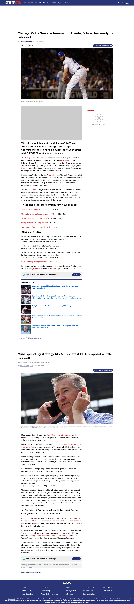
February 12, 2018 (51, 242)
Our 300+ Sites (88, 587)
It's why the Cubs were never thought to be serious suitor (50, 535)
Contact (68, 587)
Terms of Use (88, 591)
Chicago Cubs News (34, 338)
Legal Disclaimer (27, 594)
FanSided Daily (26, 591)
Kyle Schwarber (53, 175)
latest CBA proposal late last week (58, 435)
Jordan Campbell (26, 366)
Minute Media (11, 599)
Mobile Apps (107, 587)
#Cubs (23, 237)
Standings (46, 3)
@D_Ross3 (46, 246)
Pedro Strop (64, 160)
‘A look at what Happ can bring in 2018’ (35, 218)
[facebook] (118, 2)
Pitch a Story (45, 591)
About (23, 587)
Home (23, 338)
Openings (44, 587)
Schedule (38, 3)
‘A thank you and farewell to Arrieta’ (34, 210)
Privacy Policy (71, 591)
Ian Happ (32, 190)
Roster (54, 3)
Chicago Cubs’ (30, 158)
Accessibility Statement (49, 594)
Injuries (60, 3)
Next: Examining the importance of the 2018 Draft (39, 262)
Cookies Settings (89, 594)
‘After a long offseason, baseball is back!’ (36, 227)
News (24, 3)
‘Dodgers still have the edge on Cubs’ (35, 223)
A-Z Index (69, 594)
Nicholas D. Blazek (27, 41)
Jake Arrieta (39, 158)
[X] (122, 2)
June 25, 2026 (51, 486)
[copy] (32, 45)
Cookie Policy (108, 591)
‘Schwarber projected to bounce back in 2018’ (38, 214)
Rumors (30, 3)
